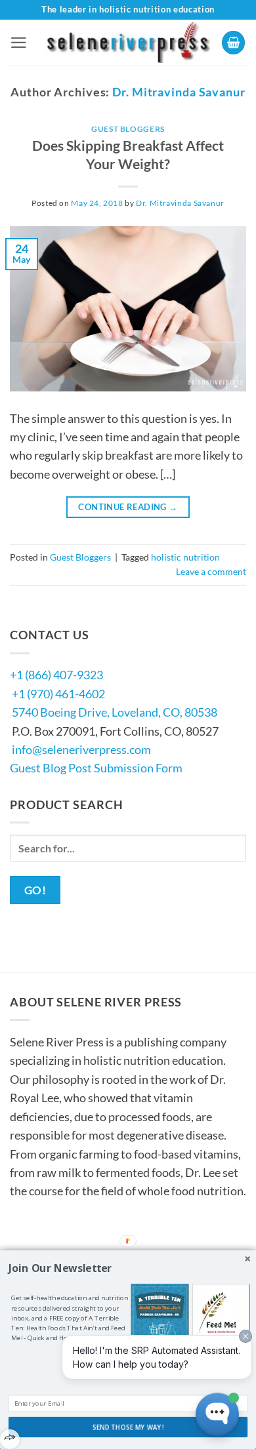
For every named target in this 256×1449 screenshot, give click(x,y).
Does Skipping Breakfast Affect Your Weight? (128, 154)
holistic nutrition (185, 557)
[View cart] (233, 42)
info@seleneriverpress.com (81, 749)
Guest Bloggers (128, 129)
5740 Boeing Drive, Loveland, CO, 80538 (114, 712)
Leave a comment (211, 571)
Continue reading (127, 507)
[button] (19, 43)
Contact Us (49, 1242)
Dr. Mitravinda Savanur (178, 92)
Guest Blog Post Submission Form (96, 768)
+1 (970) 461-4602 (58, 693)
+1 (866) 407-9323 (56, 674)
